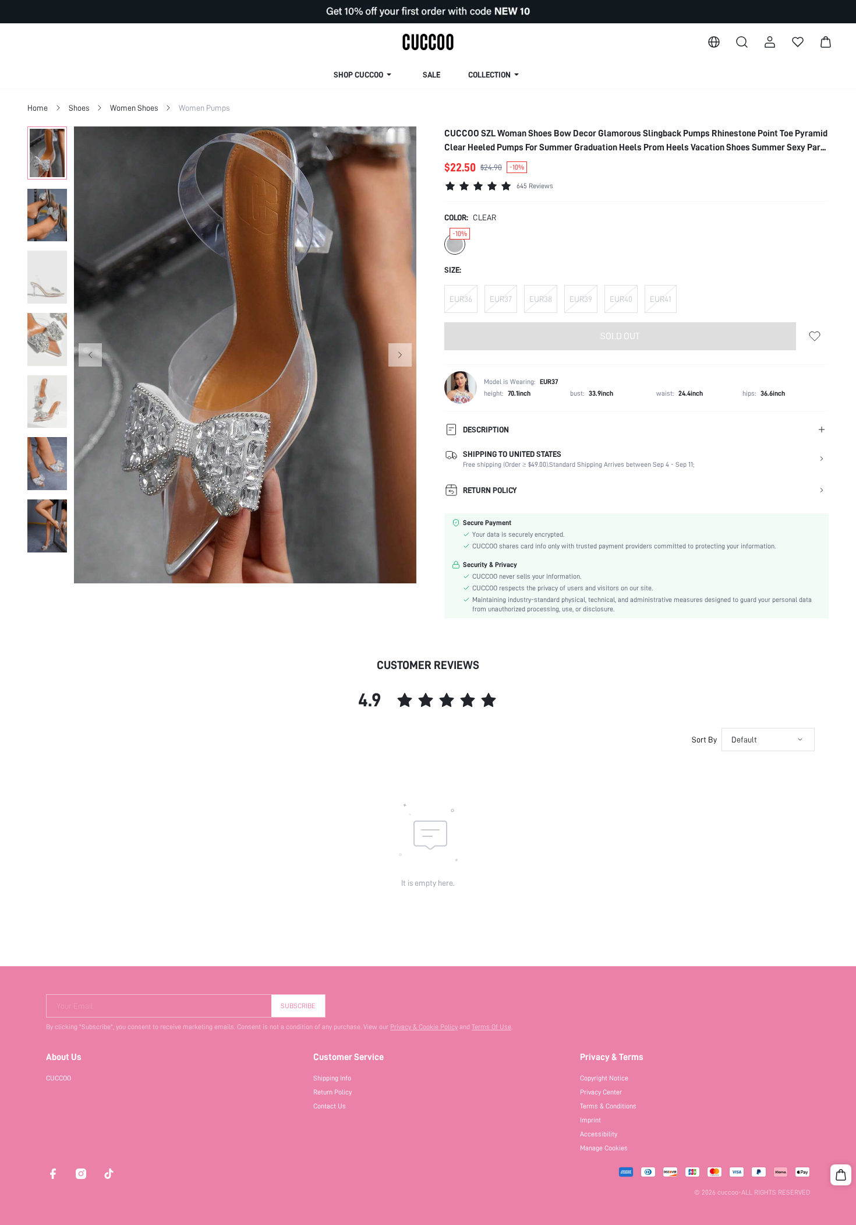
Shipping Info (332, 1078)
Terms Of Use (491, 1027)
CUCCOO (58, 1078)
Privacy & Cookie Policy (424, 1027)
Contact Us (329, 1106)
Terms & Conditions (608, 1106)
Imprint (590, 1120)
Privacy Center (601, 1092)
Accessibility (598, 1134)
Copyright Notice (604, 1078)
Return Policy (332, 1092)
